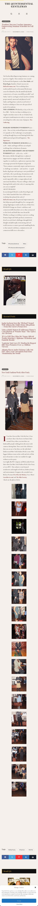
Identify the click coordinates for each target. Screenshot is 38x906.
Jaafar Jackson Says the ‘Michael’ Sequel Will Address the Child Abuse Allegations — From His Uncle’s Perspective (18, 325)
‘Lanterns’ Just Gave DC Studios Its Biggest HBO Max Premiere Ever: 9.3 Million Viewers (19, 345)
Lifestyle (6, 21)
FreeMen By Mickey (20, 475)
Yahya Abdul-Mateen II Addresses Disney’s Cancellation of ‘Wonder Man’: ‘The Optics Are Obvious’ (19, 331)
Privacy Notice (19, 904)
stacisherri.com (8, 477)
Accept (19, 901)
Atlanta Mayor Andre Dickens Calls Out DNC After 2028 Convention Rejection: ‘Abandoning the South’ (17, 351)
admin (9, 31)
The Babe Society (21, 477)
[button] (35, 887)
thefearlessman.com (9, 86)
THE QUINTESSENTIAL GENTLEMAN (19, 5)
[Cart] (19, 14)
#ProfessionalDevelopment (16, 247)
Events (5, 369)
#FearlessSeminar (13, 243)
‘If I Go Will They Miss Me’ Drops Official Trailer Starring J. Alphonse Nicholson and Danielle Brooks (19, 338)
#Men (24, 243)
